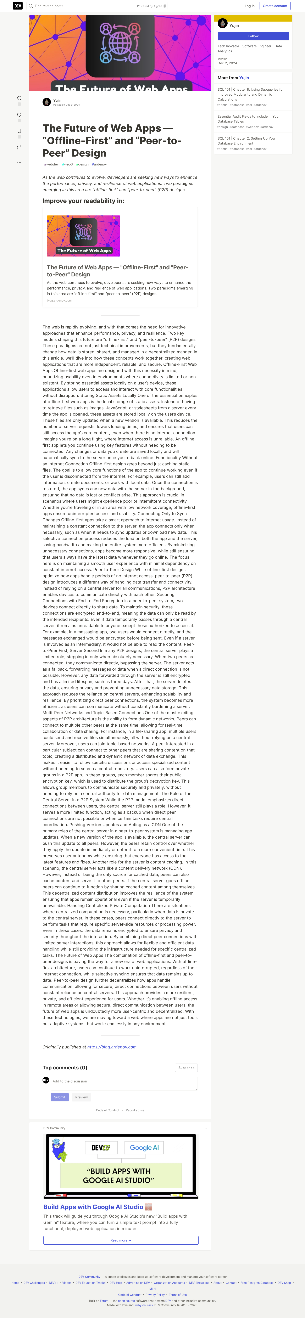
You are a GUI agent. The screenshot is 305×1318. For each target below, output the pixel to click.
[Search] (31, 6)
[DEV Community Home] (18, 6)
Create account (275, 6)
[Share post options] (19, 162)
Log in (250, 6)
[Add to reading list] (19, 133)
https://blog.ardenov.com (112, 1046)
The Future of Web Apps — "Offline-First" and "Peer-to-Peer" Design (117, 271)
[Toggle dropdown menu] (205, 1128)
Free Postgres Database (257, 1282)
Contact (231, 1282)
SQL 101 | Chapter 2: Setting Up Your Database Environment (246, 143)
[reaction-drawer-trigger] (19, 100)
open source (126, 1300)
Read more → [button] (121, 1240)
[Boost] (19, 147)
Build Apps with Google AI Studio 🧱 (97, 1207)
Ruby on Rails (143, 1305)
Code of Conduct (107, 1110)
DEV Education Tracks (90, 1282)
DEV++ (53, 1282)
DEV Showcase (199, 1282)
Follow (253, 36)
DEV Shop (284, 1282)
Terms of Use (178, 1294)
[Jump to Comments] (19, 116)
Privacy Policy (155, 1294)
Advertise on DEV (138, 1282)
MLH (152, 1288)
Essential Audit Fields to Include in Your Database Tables (248, 121)
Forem (104, 1300)
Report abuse (135, 1110)
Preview (81, 1097)
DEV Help (116, 1282)
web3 (67, 164)
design (82, 164)
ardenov (99, 164)
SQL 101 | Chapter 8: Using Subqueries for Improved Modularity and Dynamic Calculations (250, 97)
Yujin (57, 100)
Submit (59, 1097)
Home (15, 1282)
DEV (168, 1300)
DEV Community (89, 1276)
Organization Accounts (169, 1282)
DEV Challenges (34, 1282)
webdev (51, 164)
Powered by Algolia (150, 6)
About (218, 1282)
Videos (66, 1282)
